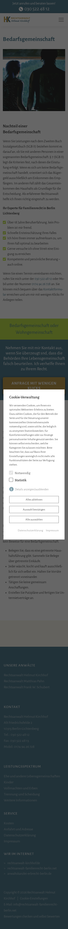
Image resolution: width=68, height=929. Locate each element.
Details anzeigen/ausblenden (32, 489)
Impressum (52, 530)
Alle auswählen (34, 519)
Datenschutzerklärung (30, 530)
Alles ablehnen (34, 499)
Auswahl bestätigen (34, 509)
